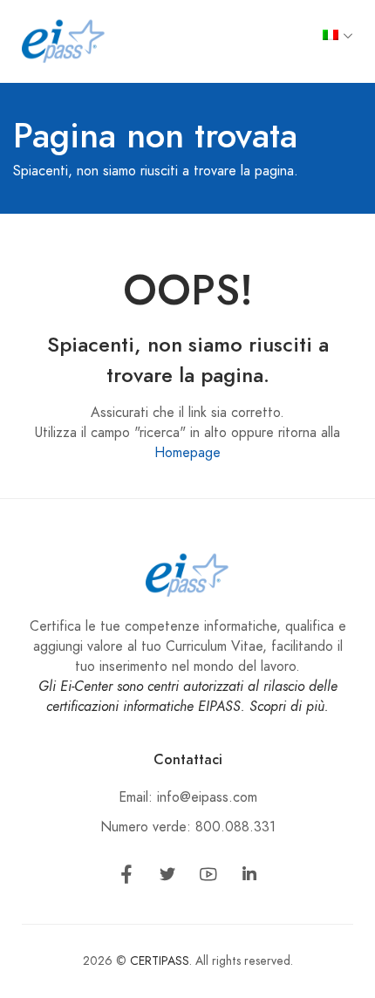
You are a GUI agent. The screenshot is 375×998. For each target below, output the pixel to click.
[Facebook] (126, 877)
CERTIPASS (159, 961)
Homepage (187, 452)
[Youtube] (208, 877)
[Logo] (64, 40)
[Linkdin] (249, 877)
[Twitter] (167, 877)
